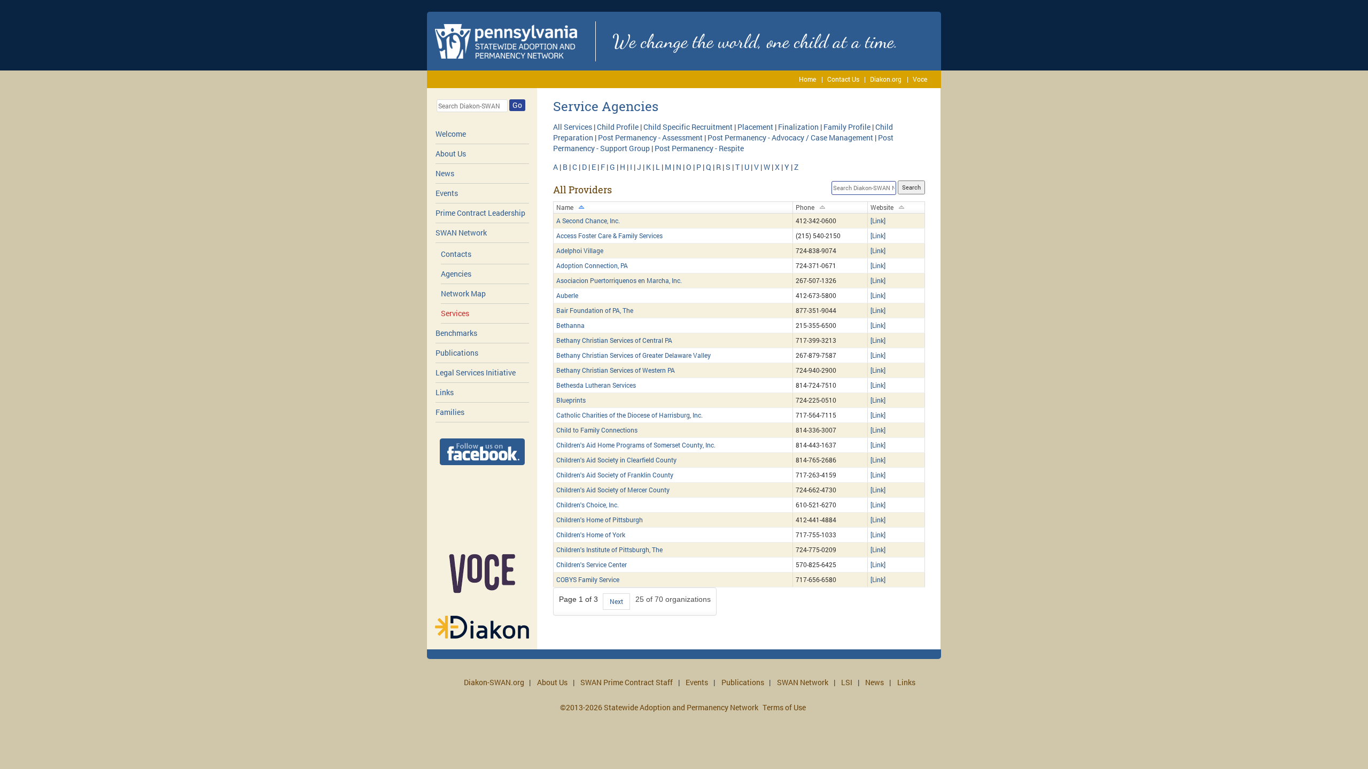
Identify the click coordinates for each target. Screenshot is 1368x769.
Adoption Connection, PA (592, 265)
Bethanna (570, 325)
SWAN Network (461, 232)
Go (517, 105)
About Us (451, 153)
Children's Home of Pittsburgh (599, 519)
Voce (920, 79)
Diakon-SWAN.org (494, 682)
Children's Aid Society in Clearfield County (616, 460)
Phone (805, 207)
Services (455, 313)
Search (911, 187)
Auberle (567, 295)
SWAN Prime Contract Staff (626, 682)
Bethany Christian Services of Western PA (615, 370)
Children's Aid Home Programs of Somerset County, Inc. (636, 445)
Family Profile (846, 127)
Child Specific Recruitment (688, 127)
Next (616, 601)
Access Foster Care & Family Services (609, 235)
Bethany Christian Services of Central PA (614, 340)
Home (807, 79)
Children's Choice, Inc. (587, 504)
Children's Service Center (591, 564)
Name (564, 207)
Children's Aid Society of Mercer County (613, 489)
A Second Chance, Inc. (588, 220)
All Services (572, 127)
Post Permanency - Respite (699, 148)
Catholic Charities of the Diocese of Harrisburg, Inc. (629, 415)
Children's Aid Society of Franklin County (614, 474)
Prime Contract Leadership (480, 213)
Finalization (798, 127)
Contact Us (843, 79)
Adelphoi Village (579, 250)
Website (881, 207)
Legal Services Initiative (476, 372)
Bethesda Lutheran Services (596, 385)
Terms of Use (784, 707)
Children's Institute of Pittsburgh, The (609, 549)
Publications (457, 353)
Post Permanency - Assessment (650, 137)
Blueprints (571, 400)
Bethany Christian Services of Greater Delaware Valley (633, 355)
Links (445, 392)
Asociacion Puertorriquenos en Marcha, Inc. (619, 280)
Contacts (456, 254)
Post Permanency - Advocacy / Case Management (790, 137)
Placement (755, 127)
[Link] (877, 220)
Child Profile (618, 127)
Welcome (451, 134)
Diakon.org (885, 79)
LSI (846, 682)
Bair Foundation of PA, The (594, 310)
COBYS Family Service (587, 579)
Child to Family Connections (597, 430)
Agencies (456, 274)
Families (450, 412)
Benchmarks (456, 333)
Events (447, 193)
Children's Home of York (590, 534)
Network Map (463, 293)
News (445, 173)
